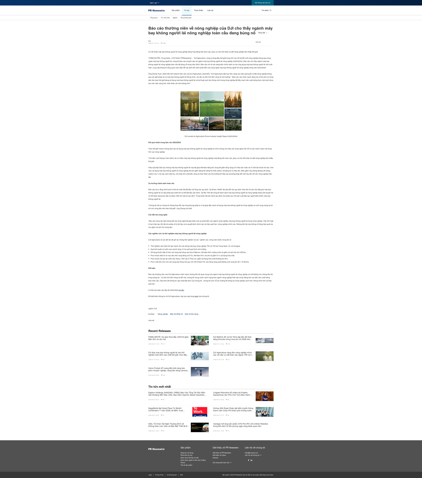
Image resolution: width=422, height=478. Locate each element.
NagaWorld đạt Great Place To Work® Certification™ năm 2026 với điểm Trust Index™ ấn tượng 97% (165, 409)
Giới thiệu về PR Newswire (225, 447)
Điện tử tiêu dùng (191, 314)
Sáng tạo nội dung (187, 453)
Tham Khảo (198, 10)
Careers (215, 458)
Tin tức (186, 10)
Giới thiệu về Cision (219, 455)
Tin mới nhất (165, 17)
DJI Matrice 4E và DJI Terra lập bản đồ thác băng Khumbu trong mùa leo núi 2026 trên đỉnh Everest (232, 338)
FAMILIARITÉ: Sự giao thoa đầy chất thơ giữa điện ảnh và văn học (168, 338)
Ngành (175, 17)
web (196, 296)
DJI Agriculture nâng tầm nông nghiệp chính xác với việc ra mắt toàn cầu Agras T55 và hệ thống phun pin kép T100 (233, 353)
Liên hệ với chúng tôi (255, 447)
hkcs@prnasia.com (251, 453)
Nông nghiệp (163, 314)
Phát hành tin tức (186, 455)
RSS (181, 475)
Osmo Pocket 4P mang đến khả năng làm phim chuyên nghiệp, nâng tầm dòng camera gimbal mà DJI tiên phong (167, 369)
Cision (271, 475)
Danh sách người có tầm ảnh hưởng (193, 460)
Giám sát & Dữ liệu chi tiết (190, 458)
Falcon (183, 462)
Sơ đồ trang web (172, 475)
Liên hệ (210, 10)
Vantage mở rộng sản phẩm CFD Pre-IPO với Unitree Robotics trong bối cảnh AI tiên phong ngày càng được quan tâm (240, 425)
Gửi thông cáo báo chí (262, 3)
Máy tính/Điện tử (176, 314)
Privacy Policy (159, 475)
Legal (150, 475)
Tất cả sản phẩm (186, 465)
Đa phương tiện (186, 17)
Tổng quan (154, 17)
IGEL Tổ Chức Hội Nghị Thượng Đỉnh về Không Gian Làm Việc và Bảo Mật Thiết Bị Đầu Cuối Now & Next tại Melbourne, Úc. (169, 425)
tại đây (181, 290)
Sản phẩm (176, 10)
